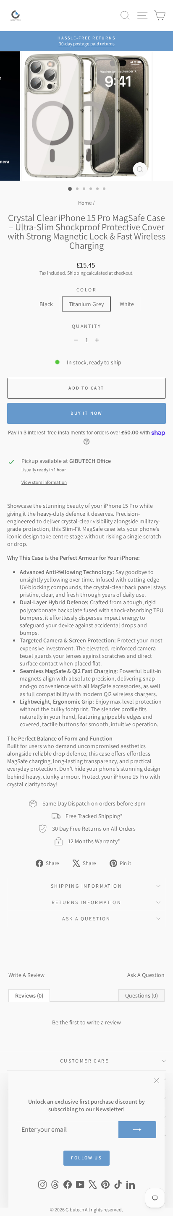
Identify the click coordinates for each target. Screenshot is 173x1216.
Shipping (76, 273)
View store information (44, 482)
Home (85, 202)
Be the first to (86, 1022)
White (127, 304)
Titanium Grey (86, 304)
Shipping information (86, 886)
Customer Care (84, 1061)
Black (46, 304)
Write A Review (26, 975)
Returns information (87, 902)
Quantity (86, 326)
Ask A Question (146, 975)
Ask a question (86, 918)
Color (86, 289)
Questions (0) (141, 995)
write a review (104, 1022)
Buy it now (87, 413)
